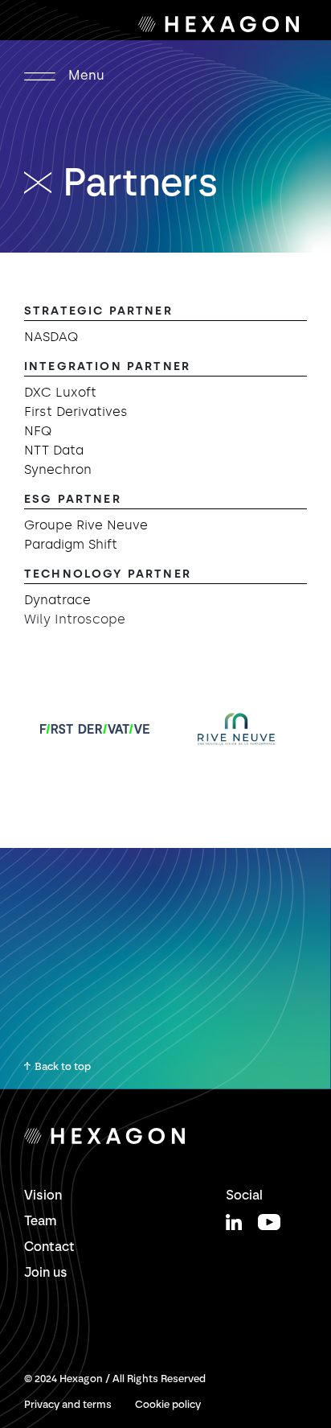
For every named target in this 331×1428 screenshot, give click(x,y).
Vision (43, 1195)
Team (40, 1220)
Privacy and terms (68, 1404)
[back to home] (43, 181)
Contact (49, 1246)
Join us (45, 1272)
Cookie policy (168, 1404)
